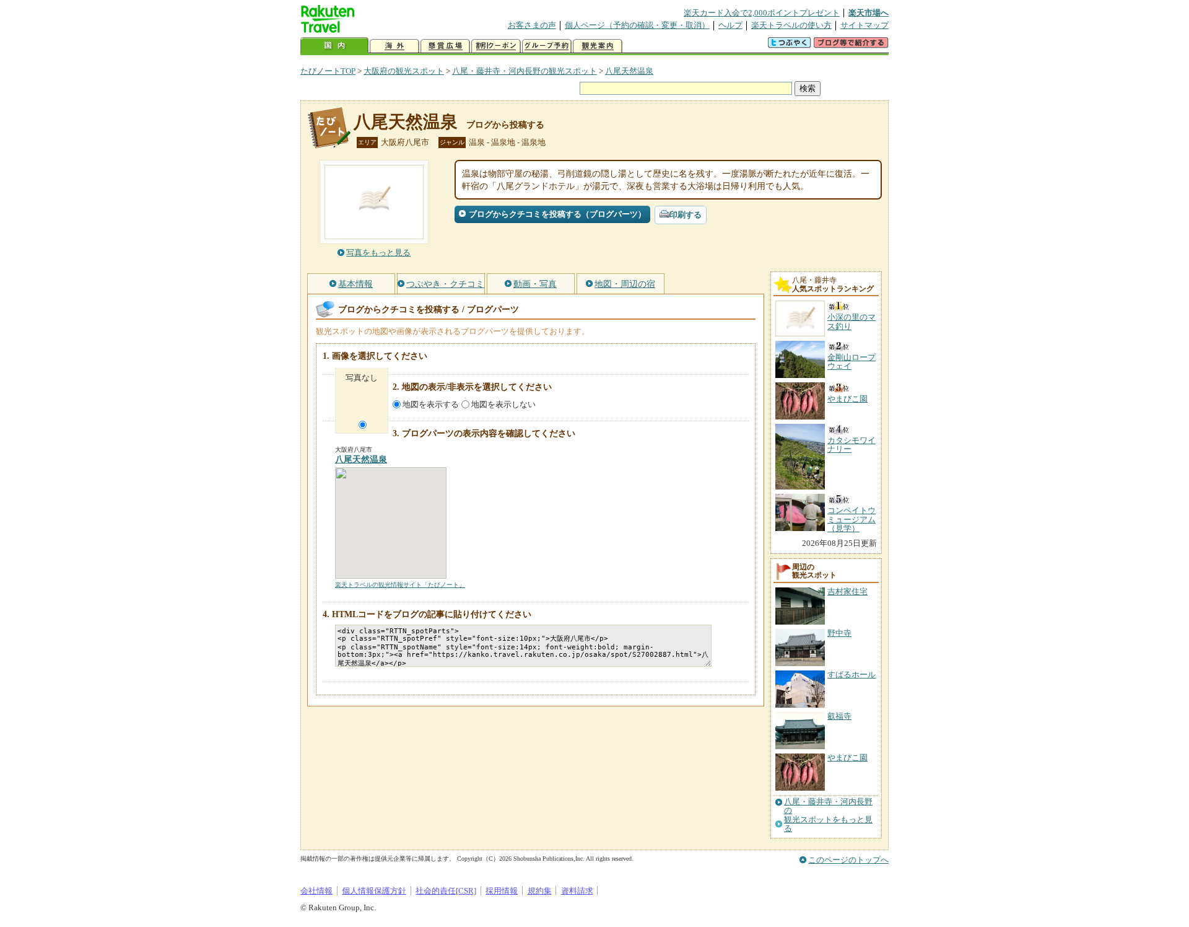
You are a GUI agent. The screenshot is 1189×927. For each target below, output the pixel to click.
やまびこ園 (847, 757)
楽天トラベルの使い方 (791, 25)
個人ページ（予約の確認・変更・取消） (637, 25)
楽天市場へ (868, 12)
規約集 (540, 890)
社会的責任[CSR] (446, 890)
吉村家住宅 (847, 591)
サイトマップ (864, 25)
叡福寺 (839, 716)
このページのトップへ (848, 859)
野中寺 (839, 633)
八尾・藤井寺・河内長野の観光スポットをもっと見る (828, 815)
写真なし (362, 377)
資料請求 (577, 890)
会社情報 (316, 890)
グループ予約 (547, 46)
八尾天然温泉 (629, 71)
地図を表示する (431, 404)
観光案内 (597, 46)
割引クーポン (496, 46)
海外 (394, 46)
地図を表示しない (503, 404)
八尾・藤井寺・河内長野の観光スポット (524, 71)
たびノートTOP (327, 71)
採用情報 (502, 890)
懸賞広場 (445, 46)
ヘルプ (730, 25)
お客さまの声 (532, 25)
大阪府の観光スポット (404, 71)
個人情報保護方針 (374, 890)
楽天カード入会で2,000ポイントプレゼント (762, 12)
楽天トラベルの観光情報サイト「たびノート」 (400, 584)
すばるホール (851, 674)
